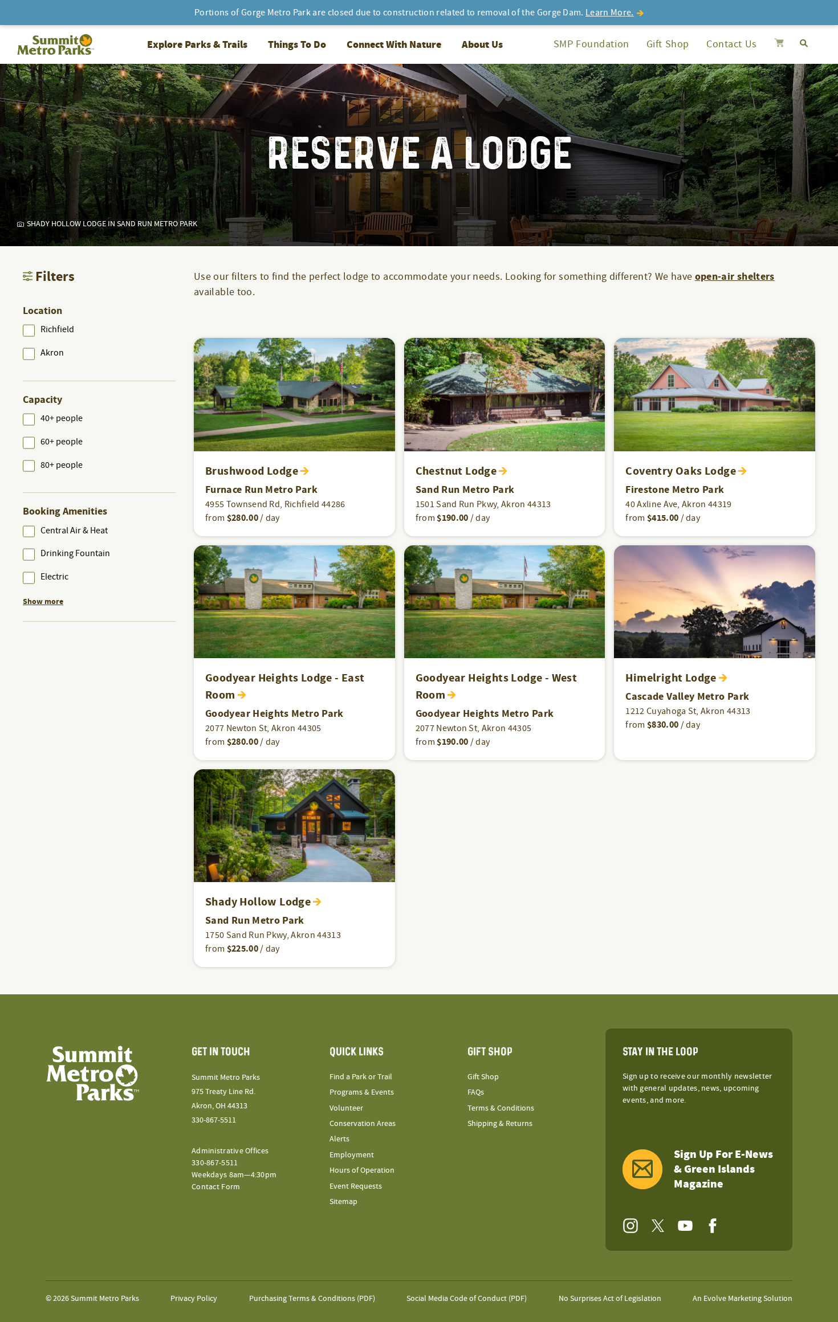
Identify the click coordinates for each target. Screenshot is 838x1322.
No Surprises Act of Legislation (610, 1299)
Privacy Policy (193, 1299)
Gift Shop (667, 44)
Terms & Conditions (500, 1108)
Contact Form (216, 1187)
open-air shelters (735, 277)
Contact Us (731, 44)
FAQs (475, 1092)
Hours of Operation (361, 1170)
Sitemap (343, 1202)
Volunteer (346, 1108)
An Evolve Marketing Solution (742, 1299)
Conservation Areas (362, 1124)
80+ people (61, 465)
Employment (351, 1155)
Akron (52, 352)
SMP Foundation (591, 44)
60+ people (61, 441)
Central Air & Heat (74, 530)
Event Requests (355, 1186)
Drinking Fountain (75, 553)
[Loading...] (779, 44)
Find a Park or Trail (360, 1077)
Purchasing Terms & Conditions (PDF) (312, 1299)
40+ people (61, 418)
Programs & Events (361, 1092)
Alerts (339, 1139)
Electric (54, 576)
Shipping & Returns (499, 1124)
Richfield (57, 329)
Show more (43, 602)
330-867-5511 (214, 1120)
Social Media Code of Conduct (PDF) (466, 1299)
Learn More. (609, 12)
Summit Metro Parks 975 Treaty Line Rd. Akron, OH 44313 (226, 1091)
